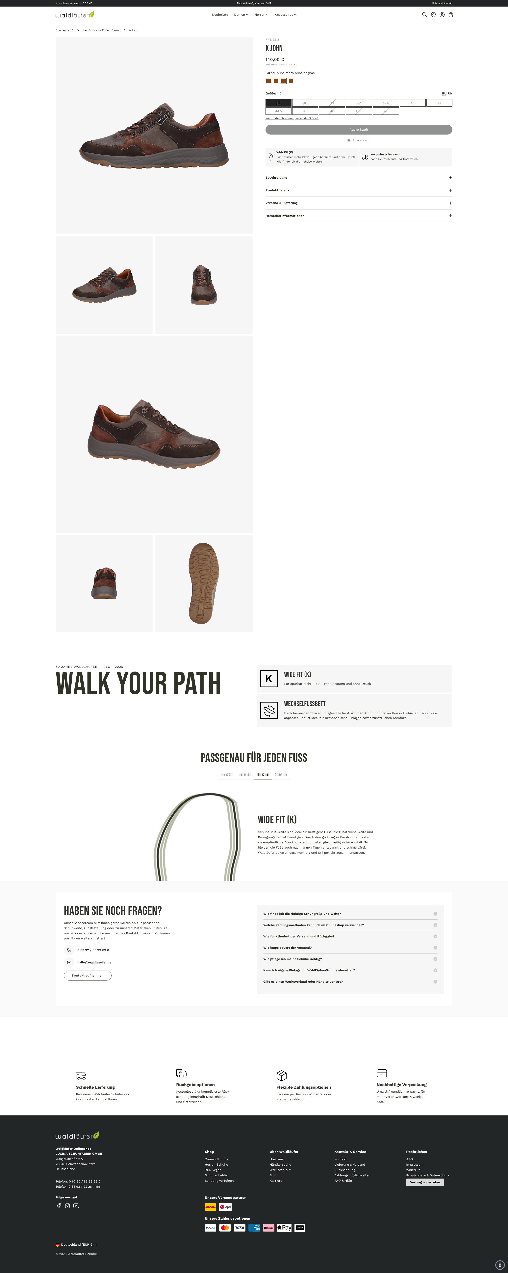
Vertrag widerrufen (425, 1182)
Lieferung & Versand (349, 1164)
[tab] (227, 775)
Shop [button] (209, 1152)
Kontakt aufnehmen (87, 975)
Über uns (277, 1159)
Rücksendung (344, 1170)
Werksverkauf (280, 1170)
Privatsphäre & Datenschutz (427, 1175)
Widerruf (413, 1170)
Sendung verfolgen (219, 1181)
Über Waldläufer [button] (284, 1152)
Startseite (62, 30)
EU (444, 93)
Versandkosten (287, 64)
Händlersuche (280, 1164)
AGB (409, 1159)
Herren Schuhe (216, 1164)
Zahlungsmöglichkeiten (352, 1175)
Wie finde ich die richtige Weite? (299, 161)
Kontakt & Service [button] (350, 1152)
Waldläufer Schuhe (82, 1254)
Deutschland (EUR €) (77, 1244)
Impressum (414, 1164)
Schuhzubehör (216, 1175)
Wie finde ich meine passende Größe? (292, 118)
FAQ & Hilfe (343, 1181)
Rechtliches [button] (416, 1152)
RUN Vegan (213, 1170)
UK (450, 93)
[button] (500, 1265)
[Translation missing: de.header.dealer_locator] (433, 15)
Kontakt (340, 1159)
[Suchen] (425, 15)
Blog (273, 1175)
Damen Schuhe (216, 1159)
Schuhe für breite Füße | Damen (98, 30)
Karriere (276, 1181)
